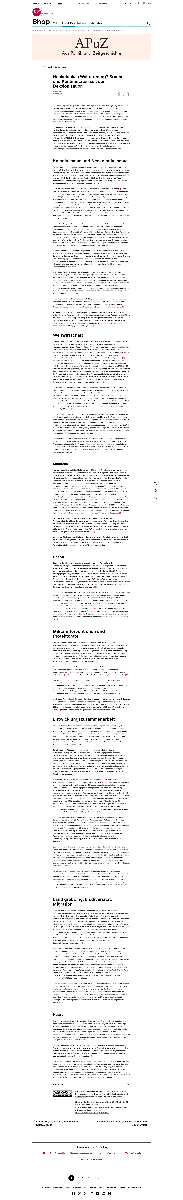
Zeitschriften (42, 30)
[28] (126, 675)
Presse (101, 1188)
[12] (102, 361)
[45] (61, 1002)
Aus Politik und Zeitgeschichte (58, 30)
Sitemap (67, 1188)
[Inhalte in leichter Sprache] (138, 4)
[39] (60, 927)
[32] (102, 782)
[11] (123, 358)
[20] (102, 491)
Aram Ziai (58, 92)
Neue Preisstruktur (58, 1153)
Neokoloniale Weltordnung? (116, 30)
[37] (126, 882)
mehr (128, 3)
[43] (116, 970)
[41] (71, 951)
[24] (96, 608)
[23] (95, 587)
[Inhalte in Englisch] (149, 4)
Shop (34, 30)
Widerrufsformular (133, 1153)
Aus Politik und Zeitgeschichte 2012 (82, 30)
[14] (103, 382)
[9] (100, 320)
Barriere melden (112, 1188)
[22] (93, 532)
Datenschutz (57, 1188)
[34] (99, 812)
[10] (125, 352)
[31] (110, 728)
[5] (113, 245)
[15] (72, 409)
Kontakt (93, 1188)
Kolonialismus (100, 30)
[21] (120, 513)
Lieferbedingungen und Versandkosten (86, 1153)
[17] (97, 422)
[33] (65, 804)
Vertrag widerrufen (91, 1160)
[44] (102, 994)
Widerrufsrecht (113, 1153)
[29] (118, 694)
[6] (75, 267)
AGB (43, 1153)
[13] (80, 369)
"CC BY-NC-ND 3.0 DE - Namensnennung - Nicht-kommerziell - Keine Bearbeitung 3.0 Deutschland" (102, 1094)
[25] (56, 619)
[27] (65, 675)
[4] (109, 224)
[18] (72, 439)
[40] (61, 937)
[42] (77, 962)
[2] (121, 189)
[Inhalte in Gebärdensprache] (144, 4)
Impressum (46, 1188)
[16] (92, 420)
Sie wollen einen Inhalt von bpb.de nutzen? (92, 1113)
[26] (99, 661)
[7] (77, 293)
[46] (90, 1056)
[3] (101, 215)
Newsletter (77, 1188)
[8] (123, 307)
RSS (85, 1188)
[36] (100, 858)
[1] (98, 183)
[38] (122, 921)
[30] (59, 710)
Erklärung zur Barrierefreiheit (130, 1188)
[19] (98, 481)
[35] (54, 828)
